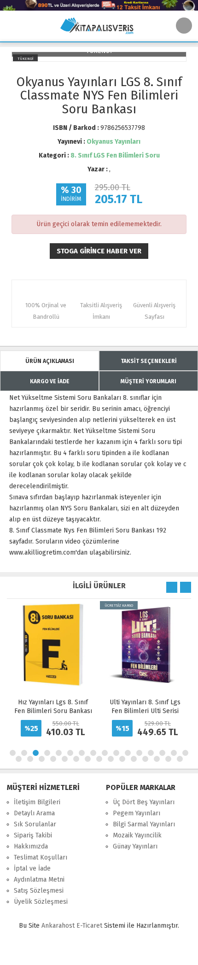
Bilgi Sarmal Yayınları (144, 824)
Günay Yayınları (135, 846)
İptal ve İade (32, 868)
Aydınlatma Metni (39, 879)
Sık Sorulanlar (35, 824)
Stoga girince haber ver (99, 251)
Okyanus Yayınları (113, 142)
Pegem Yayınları (136, 813)
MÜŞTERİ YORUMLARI (148, 381)
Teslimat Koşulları (40, 857)
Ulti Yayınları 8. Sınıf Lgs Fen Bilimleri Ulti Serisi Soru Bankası (145, 711)
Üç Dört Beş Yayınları (144, 802)
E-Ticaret (89, 926)
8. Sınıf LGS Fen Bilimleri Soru (115, 155)
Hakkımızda (31, 846)
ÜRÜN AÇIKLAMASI (49, 361)
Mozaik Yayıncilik (137, 835)
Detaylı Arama (34, 813)
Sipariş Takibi (33, 835)
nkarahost (58, 926)
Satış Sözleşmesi (39, 891)
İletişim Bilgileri (37, 802)
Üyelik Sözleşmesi (41, 902)
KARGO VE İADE (50, 381)
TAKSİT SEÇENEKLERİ (149, 361)
